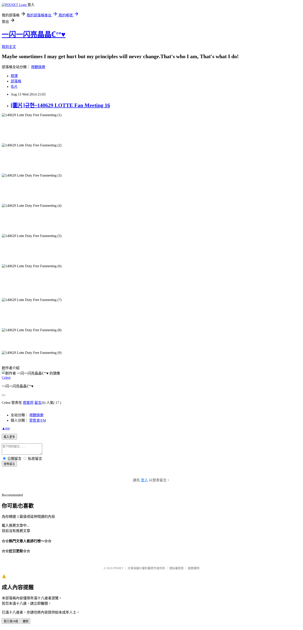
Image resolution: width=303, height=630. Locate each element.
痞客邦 (28, 403)
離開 (25, 621)
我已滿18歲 (11, 621)
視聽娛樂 (38, 67)
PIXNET (118, 568)
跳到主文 (9, 47)
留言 (37, 403)
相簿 (14, 76)
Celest (6, 377)
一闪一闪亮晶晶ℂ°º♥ (33, 34)
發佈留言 (9, 464)
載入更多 (9, 437)
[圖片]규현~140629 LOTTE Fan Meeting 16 (60, 105)
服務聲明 (193, 568)
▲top (6, 428)
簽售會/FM (37, 420)
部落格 (16, 81)
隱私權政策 (176, 568)
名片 (14, 86)
